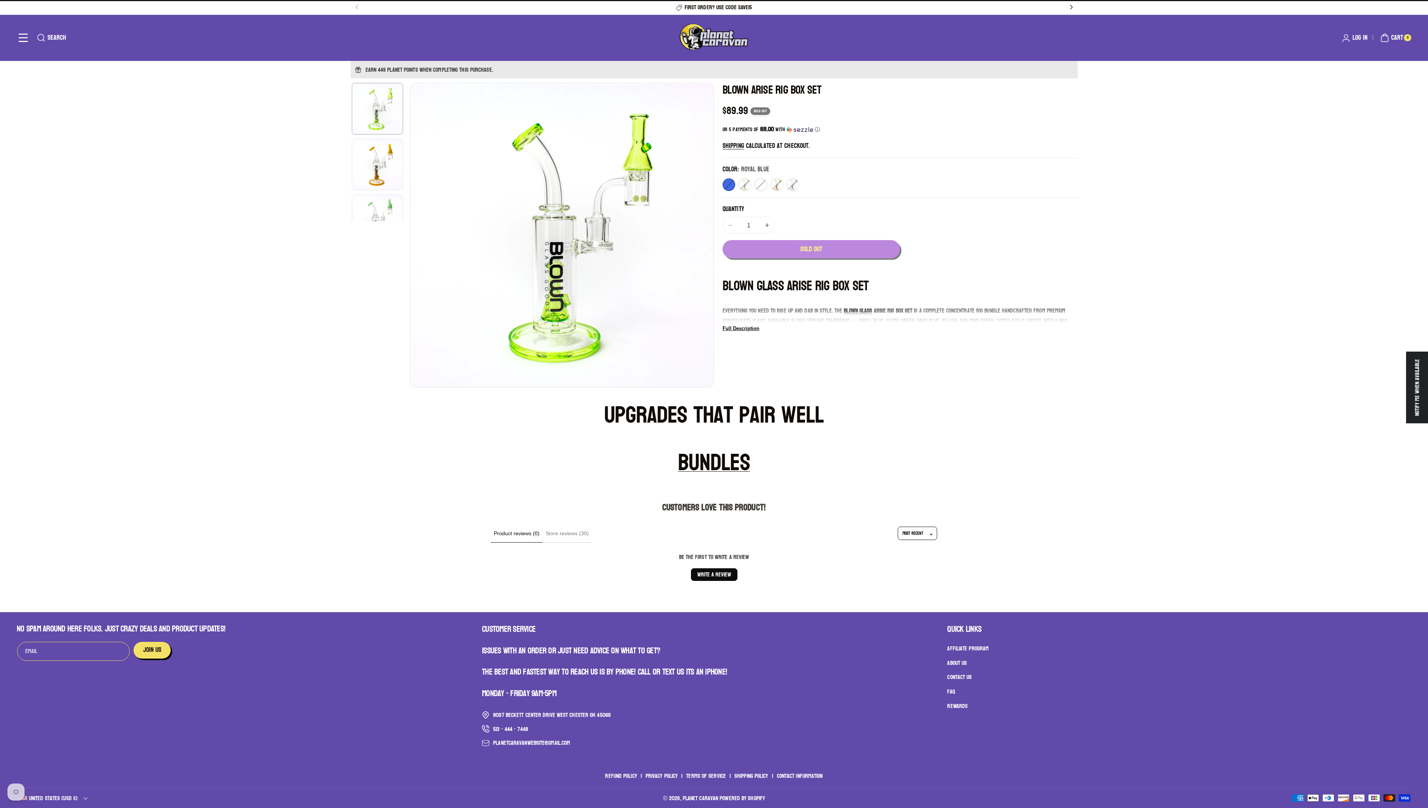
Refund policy (621, 775)
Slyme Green (745, 184)
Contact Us (959, 677)
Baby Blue (761, 184)
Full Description (741, 328)
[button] (23, 37)
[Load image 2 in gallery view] (377, 164)
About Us (957, 662)
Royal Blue (729, 184)
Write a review (714, 574)
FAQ (951, 691)
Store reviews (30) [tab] (567, 533)
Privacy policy (662, 775)
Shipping (733, 146)
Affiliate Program (968, 648)
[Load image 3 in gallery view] (377, 220)
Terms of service (706, 775)
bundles (714, 462)
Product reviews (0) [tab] (517, 533)
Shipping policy (751, 775)
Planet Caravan (700, 798)
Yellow (777, 184)
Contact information (800, 775)
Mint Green (793, 184)
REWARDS (957, 706)
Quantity (733, 209)
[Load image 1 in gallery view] (377, 108)
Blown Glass (858, 311)
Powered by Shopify (742, 798)
